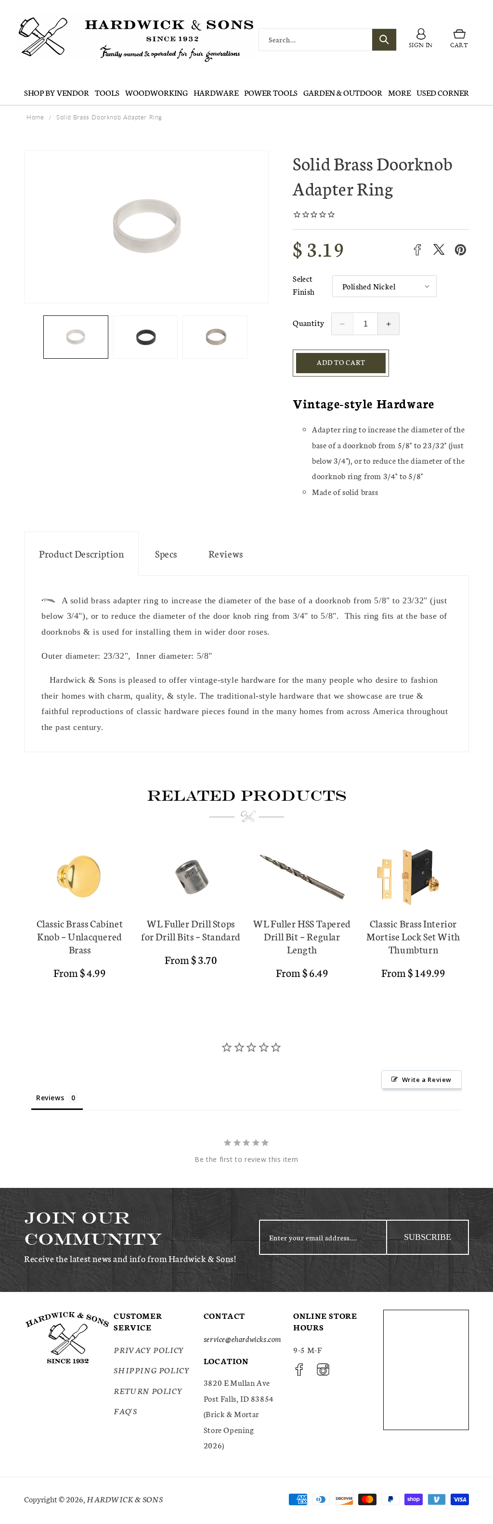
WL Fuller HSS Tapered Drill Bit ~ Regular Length (302, 936)
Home (35, 117)
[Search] (384, 40)
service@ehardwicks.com (242, 1338)
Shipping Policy (152, 1369)
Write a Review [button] (427, 1079)
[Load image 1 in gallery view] (75, 337)
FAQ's (125, 1410)
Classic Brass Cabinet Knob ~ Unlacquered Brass (80, 936)
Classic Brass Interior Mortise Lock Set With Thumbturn (413, 936)
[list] (246, 916)
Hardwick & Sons (125, 1498)
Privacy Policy (149, 1349)
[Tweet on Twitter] (438, 249)
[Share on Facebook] (417, 249)
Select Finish (303, 285)
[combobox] (327, 40)
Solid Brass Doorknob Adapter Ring (109, 117)
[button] (459, 39)
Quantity (308, 322)
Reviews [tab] (50, 1097)
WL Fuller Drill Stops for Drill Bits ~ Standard (191, 930)
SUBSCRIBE (427, 1237)
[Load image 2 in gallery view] (145, 337)
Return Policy (148, 1390)
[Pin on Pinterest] (460, 249)
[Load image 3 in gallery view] (214, 337)
